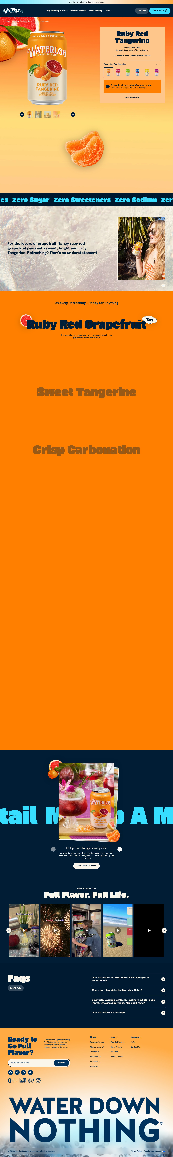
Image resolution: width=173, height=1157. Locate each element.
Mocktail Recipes (118, 1042)
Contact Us (135, 1047)
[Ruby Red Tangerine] (108, 72)
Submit (61, 1063)
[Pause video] (163, 285)
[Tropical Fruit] (118, 72)
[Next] (73, 114)
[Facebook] (23, 1072)
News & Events (117, 1057)
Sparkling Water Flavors (21, 21)
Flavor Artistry (116, 1047)
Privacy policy (136, 1151)
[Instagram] (10, 1072)
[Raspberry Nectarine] (156, 72)
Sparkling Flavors (97, 1042)
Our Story (114, 1052)
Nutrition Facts (132, 97)
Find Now (142, 11)
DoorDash (94, 1057)
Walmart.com (95, 1047)
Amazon (93, 1052)
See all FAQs (15, 988)
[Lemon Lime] (128, 72)
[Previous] (22, 114)
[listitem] (29, 114)
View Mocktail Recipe (86, 866)
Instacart (94, 1061)
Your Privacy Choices (152, 1151)
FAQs (133, 1042)
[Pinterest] (30, 1072)
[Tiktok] (17, 1072)
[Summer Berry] (137, 72)
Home (7, 21)
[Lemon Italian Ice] (147, 72)
